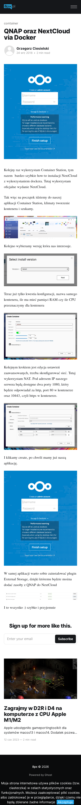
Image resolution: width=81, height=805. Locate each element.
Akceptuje (65, 802)
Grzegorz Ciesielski (33, 48)
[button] (74, 7)
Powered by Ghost (40, 774)
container (11, 23)
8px (34, 767)
